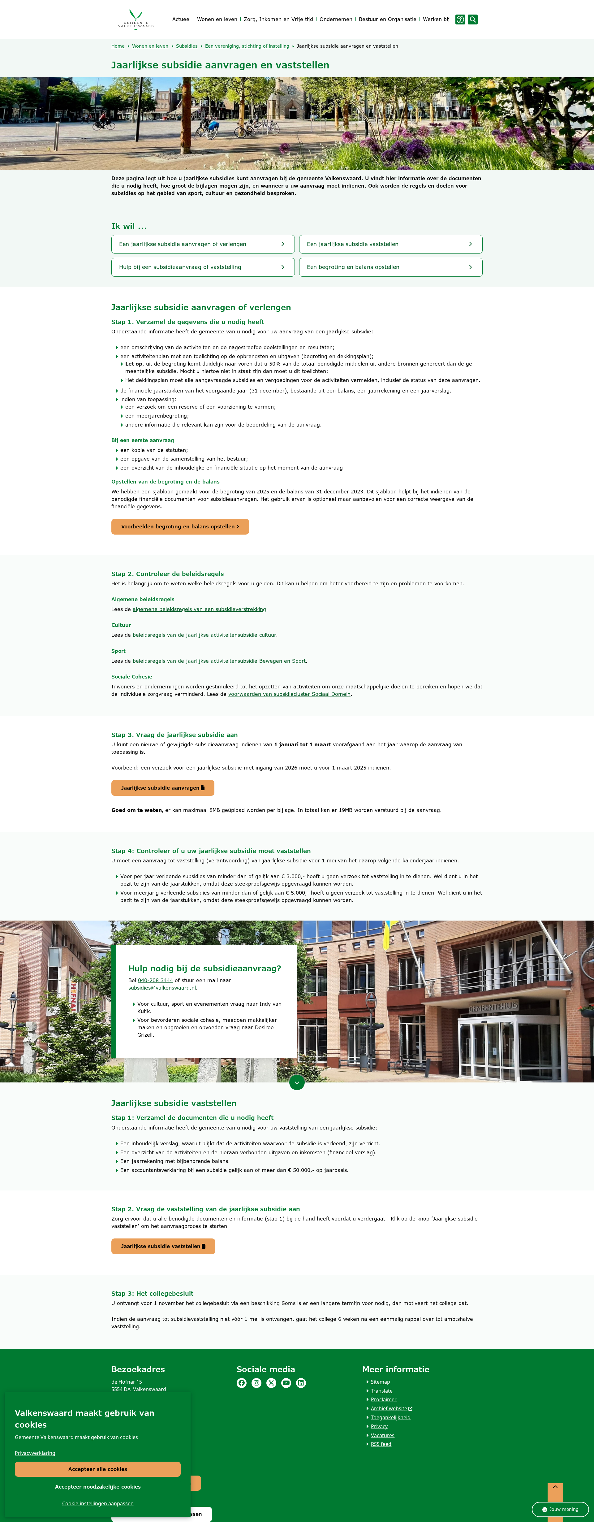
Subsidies (187, 46)
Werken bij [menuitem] (436, 19)
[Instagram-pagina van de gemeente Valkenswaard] (256, 1383)
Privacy (379, 1426)
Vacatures (382, 1435)
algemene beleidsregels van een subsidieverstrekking (199, 609)
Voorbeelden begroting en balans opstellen (178, 526)
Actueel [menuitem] (181, 19)
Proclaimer (384, 1399)
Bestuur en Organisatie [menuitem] (387, 19)
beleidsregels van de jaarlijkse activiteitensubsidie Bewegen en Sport (219, 661)
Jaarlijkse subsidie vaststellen (160, 1246)
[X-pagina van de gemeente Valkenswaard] (271, 1383)
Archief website (389, 1408)
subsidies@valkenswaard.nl (162, 988)
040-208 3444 (155, 980)
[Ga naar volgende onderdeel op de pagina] (297, 1082)
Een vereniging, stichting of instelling (247, 46)
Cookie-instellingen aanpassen (98, 1503)
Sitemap (380, 1381)
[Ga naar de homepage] (135, 19)
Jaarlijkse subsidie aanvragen (160, 788)
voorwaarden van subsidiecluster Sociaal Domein (289, 694)
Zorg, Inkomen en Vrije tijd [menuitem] (278, 19)
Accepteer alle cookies (97, 1469)
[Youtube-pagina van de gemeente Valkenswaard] (286, 1383)
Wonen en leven (150, 46)
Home (118, 46)
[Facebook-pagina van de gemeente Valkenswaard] (242, 1383)
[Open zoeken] (473, 19)
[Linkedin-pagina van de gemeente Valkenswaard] (301, 1383)
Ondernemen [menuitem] (336, 19)
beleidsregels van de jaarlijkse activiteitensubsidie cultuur (204, 635)
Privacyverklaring (35, 1453)
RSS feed (381, 1444)
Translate (382, 1390)
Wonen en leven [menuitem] (217, 19)
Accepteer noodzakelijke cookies (98, 1487)
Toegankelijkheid (391, 1417)
